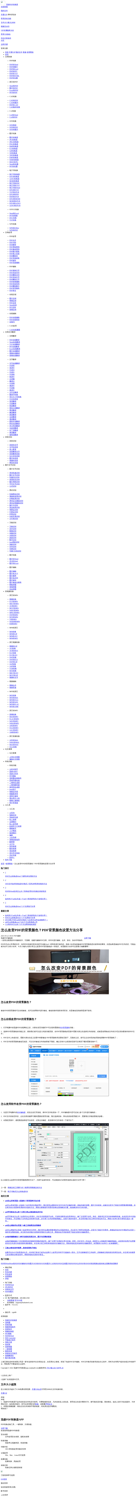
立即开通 (4, 44)
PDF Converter (10, 1338)
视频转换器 (9, 1331)
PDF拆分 (84, 1263)
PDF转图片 (29, 1263)
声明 (7, 1279)
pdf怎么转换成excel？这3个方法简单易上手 (21, 922)
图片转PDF (70, 1263)
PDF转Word (5, 1263)
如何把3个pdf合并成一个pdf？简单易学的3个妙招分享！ (26, 915)
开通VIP (4, 15)
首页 (2, 864)
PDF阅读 (90, 1263)
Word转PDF (14, 1263)
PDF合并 (77, 1263)
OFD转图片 (46, 1263)
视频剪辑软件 (10, 1327)
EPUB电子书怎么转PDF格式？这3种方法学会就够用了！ (26, 920)
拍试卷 (7, 1344)
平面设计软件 (10, 1340)
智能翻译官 (9, 1355)
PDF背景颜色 (65, 1027)
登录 (7, 52)
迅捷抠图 (8, 1347)
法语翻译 (107, 1263)
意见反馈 (8, 1274)
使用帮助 (30, 52)
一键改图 (8, 1349)
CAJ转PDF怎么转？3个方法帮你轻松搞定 (20, 924)
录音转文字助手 (11, 1353)
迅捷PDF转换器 (11, 1320)
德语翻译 (114, 1263)
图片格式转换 (10, 1358)
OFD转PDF (37, 1263)
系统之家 (8, 1342)
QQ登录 (4, 1479)
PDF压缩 (62, 1263)
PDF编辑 (21, 1263)
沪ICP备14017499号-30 (54, 1368)
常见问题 (8, 1272)
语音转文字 (9, 1289)
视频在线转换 (99, 1263)
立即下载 (87, 938)
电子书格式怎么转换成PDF (18, 1191)
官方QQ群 (18, 1300)
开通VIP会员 (37, 1389)
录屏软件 (8, 1329)
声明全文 (48, 1404)
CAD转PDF (54, 1263)
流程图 (7, 1322)
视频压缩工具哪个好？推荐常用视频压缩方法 (25, 1187)
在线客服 (10, 1300)
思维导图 (8, 1325)
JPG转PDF (9, 1287)
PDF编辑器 (21, 1112)
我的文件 (4, 11)
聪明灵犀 (8, 1351)
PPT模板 (8, 1333)
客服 (24, 52)
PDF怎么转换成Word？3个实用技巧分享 (20, 918)
